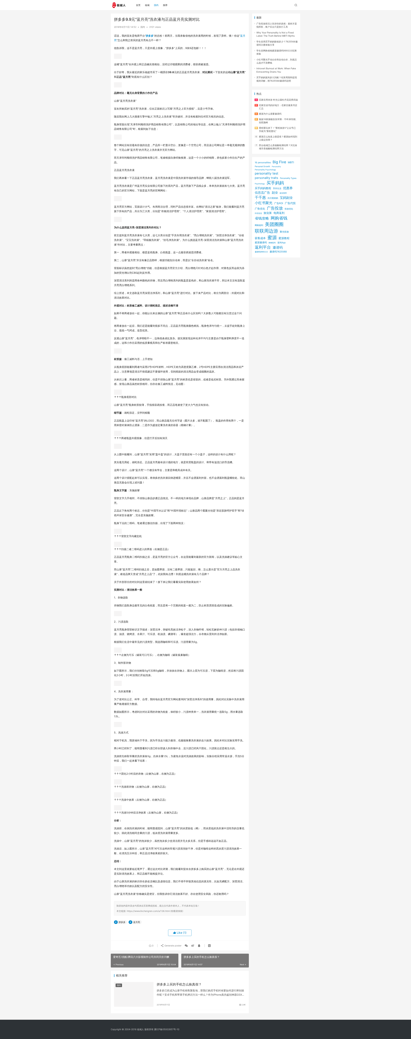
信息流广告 (262, 192)
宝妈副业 (286, 198)
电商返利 (279, 213)
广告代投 (290, 203)
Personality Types (288, 178)
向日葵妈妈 (273, 198)
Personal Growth (262, 166)
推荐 (165, 5)
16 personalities (263, 162)
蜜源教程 (284, 238)
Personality (276, 167)
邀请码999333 (261, 252)
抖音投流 (258, 213)
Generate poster (172, 945)
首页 (138, 5)
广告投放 (275, 208)
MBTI (291, 162)
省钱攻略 (262, 218)
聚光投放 (284, 231)
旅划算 (268, 213)
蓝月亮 (136, 922)
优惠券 (288, 188)
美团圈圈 (274, 224)
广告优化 (260, 208)
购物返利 (272, 243)
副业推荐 (283, 193)
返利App (281, 242)
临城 (147, 5)
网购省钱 (279, 218)
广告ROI (278, 203)
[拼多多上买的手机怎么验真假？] (133, 994)
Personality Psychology (265, 170)
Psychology (260, 184)
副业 (275, 192)
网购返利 (259, 225)
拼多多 (149, 35)
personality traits (266, 178)
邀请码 (278, 247)
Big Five (279, 162)
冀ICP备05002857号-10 (166, 1029)
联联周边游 (266, 231)
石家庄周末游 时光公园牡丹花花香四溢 (278, 99)
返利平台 (263, 247)
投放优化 (289, 208)
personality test (266, 173)
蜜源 (272, 237)
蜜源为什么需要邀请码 (270, 113)
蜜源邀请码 (261, 242)
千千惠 (260, 197)
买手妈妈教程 (263, 188)
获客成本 (260, 238)
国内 (156, 5)
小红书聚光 (263, 203)
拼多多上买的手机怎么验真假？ (179, 984)
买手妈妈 (275, 182)
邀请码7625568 (278, 251)
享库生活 (277, 188)
